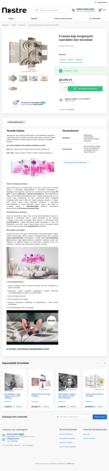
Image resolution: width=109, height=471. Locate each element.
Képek (14, 25)
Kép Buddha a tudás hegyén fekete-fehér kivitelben (12, 396)
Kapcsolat (86, 434)
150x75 (70, 60)
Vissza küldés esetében (67, 447)
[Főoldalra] (14, 10)
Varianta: (62, 55)
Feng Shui (22, 25)
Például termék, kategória (49, 10)
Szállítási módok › (70, 101)
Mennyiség (61, 88)
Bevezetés (5, 25)
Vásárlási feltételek (66, 434)
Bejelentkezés (102, 2)
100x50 (62, 60)
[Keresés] (37, 10)
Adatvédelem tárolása (67, 438)
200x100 (79, 60)
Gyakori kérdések (89, 438)
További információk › (66, 46)
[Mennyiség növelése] (65, 87)
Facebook (29, 445)
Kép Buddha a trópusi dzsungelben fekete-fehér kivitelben (67, 396)
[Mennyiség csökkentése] (65, 90)
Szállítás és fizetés (65, 442)
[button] (44, 52)
